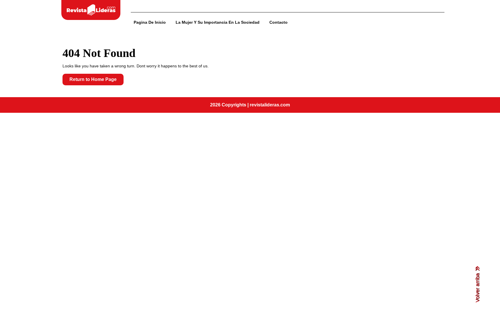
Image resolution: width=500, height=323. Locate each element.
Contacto (278, 22)
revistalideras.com (270, 104)
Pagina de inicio (150, 22)
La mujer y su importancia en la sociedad (218, 22)
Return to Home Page (96, 81)
